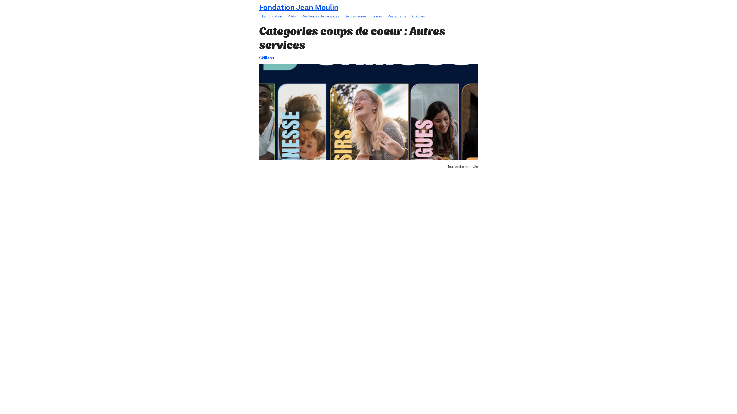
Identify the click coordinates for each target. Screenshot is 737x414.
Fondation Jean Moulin (298, 8)
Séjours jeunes (356, 16)
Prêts (292, 16)
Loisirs (377, 16)
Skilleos (266, 58)
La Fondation (272, 16)
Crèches (418, 16)
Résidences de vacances (320, 16)
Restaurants (397, 16)
